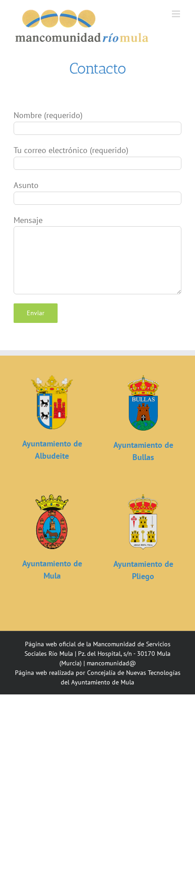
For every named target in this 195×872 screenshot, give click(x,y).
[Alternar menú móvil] (176, 14)
